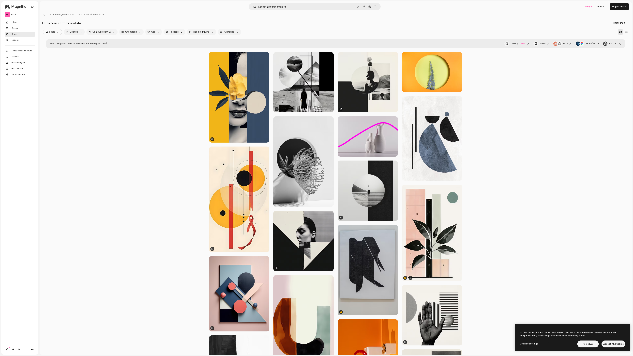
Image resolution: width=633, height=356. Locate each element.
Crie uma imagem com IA (60, 14)
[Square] (626, 32)
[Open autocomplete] (253, 6)
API (610, 43)
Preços (588, 6)
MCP (565, 43)
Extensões (590, 43)
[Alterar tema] (19, 349)
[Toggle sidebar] (32, 6)
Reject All (588, 343)
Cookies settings (529, 343)
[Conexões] (7, 349)
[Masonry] (620, 32)
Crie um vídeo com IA (92, 14)
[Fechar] (619, 43)
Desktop (518, 43)
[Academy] (13, 349)
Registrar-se (619, 6)
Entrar (600, 6)
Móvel (542, 43)
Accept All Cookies (613, 343)
